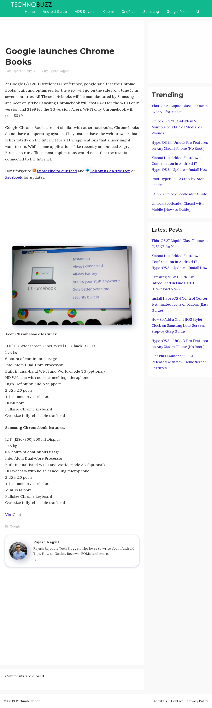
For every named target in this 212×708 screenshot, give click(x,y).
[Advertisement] (80, 34)
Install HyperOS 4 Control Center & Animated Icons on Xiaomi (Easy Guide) (180, 304)
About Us (160, 701)
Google (15, 526)
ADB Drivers (85, 12)
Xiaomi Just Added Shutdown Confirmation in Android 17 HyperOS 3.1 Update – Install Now (180, 163)
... (35, 558)
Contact (177, 701)
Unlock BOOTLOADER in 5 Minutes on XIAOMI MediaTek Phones (177, 127)
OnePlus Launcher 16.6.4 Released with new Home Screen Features (179, 362)
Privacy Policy (197, 701)
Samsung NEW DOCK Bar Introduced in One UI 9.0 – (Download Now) (174, 283)
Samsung (151, 12)
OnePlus (128, 12)
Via (8, 514)
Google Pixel (177, 12)
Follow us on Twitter (110, 171)
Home (30, 12)
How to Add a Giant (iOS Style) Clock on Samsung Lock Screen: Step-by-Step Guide (178, 325)
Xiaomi (108, 12)
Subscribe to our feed (57, 171)
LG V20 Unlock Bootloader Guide (179, 194)
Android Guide (55, 12)
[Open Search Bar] (197, 11)
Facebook (14, 177)
